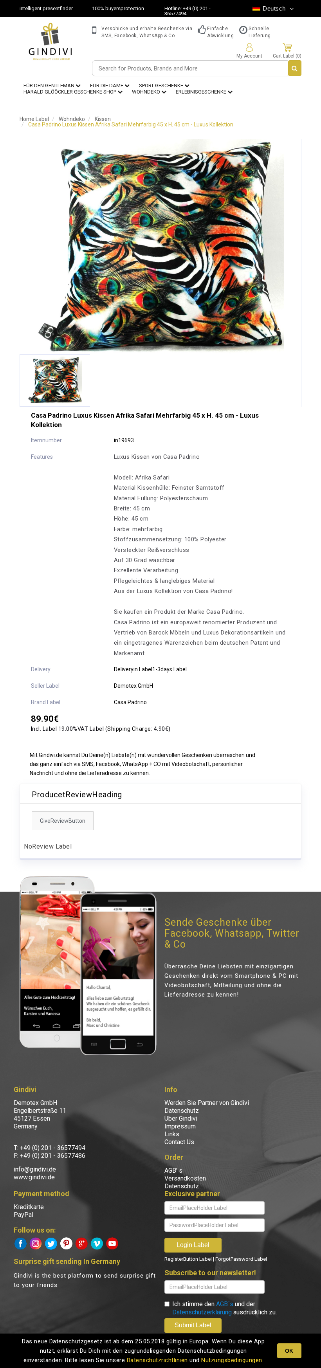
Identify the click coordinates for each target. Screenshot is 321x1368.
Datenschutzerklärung (202, 1312)
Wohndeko (146, 92)
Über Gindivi (180, 1118)
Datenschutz (181, 1110)
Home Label (34, 119)
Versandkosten (185, 1178)
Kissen (103, 119)
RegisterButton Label (188, 1259)
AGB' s (173, 1170)
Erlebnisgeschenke (201, 92)
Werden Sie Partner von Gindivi (206, 1103)
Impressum (180, 1126)
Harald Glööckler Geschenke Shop (70, 92)
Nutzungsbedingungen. (232, 1360)
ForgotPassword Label (241, 1259)
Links (171, 1134)
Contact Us (179, 1142)
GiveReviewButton (62, 821)
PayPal (23, 1214)
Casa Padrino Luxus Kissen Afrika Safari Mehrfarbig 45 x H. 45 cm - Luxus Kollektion (130, 124)
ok (289, 1351)
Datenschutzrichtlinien (157, 1360)
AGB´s (224, 1304)
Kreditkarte (29, 1207)
